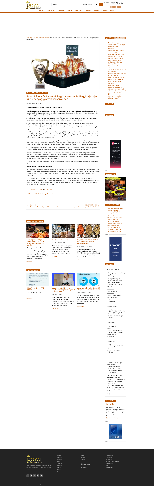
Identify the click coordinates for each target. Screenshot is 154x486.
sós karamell (48, 189)
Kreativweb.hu (124, 484)
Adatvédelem (109, 463)
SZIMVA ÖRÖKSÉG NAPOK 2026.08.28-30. (35, 289)
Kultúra (70, 11)
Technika (78, 11)
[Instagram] (115, 7)
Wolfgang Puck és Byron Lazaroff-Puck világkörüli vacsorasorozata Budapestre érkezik (36, 242)
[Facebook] (110, 7)
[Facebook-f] (27, 475)
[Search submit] (101, 4)
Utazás (83, 457)
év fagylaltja (32, 189)
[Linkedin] (113, 7)
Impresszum (108, 457)
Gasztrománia (44, 38)
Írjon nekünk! (109, 467)
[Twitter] (118, 7)
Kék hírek (83, 459)
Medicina (88, 11)
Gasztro (104, 11)
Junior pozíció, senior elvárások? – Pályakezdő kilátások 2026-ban (88, 289)
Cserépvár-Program (114, 85)
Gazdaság (60, 11)
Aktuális (50, 11)
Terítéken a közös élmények (61, 240)
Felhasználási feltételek (112, 461)
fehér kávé (40, 189)
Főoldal (41, 11)
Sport (96, 11)
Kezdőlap (29, 38)
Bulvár (113, 11)
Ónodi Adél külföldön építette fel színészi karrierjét (114, 214)
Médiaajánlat (109, 455)
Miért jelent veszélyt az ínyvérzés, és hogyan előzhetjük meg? (115, 96)
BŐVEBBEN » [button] (29, 261)
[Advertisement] (77, 24)
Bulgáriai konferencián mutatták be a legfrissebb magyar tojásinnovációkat (88, 241)
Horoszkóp (110, 404)
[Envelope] (120, 7)
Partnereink (108, 459)
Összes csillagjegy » (113, 418)
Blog (106, 465)
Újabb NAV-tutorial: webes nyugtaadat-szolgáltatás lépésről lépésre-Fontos (63, 289)
